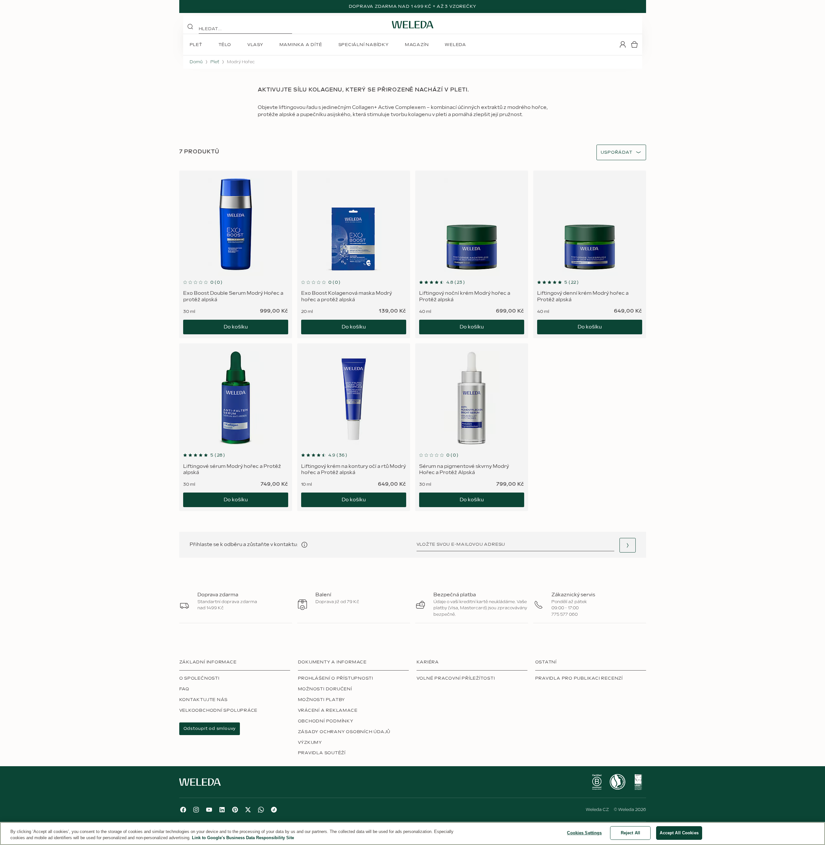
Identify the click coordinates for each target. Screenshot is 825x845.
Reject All (630, 832)
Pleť (214, 62)
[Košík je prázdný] (634, 44)
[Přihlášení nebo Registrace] (623, 44)
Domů (196, 62)
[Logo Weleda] (412, 24)
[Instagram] (196, 810)
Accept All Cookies (679, 832)
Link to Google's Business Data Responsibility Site (243, 838)
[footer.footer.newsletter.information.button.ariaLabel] (304, 545)
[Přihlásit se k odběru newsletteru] (627, 545)
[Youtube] (209, 810)
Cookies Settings (584, 832)
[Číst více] (597, 782)
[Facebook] (183, 810)
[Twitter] (248, 810)
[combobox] (616, 152)
